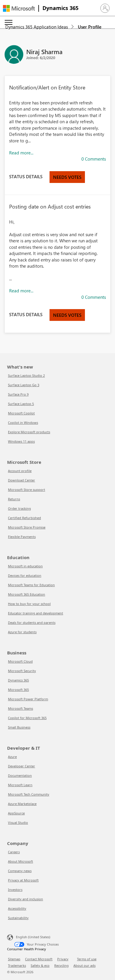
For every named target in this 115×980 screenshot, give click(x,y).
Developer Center (21, 766)
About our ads (84, 965)
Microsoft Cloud (20, 661)
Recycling (61, 965)
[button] (105, 8)
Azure (12, 756)
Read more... (21, 153)
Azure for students (22, 632)
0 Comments (93, 159)
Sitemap (14, 959)
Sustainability (18, 918)
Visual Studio (18, 822)
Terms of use (86, 959)
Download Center (21, 480)
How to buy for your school (29, 603)
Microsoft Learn (20, 785)
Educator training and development (35, 613)
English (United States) (33, 937)
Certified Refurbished (24, 518)
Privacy (62, 959)
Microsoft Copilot (21, 413)
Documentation (20, 775)
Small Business (19, 727)
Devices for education (24, 575)
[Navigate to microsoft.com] (19, 8)
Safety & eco (40, 965)
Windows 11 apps (21, 441)
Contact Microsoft (38, 959)
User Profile (89, 27)
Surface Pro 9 (18, 394)
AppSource (16, 813)
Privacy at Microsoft (23, 880)
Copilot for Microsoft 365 (27, 718)
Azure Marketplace (22, 803)
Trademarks (17, 965)
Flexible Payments (22, 536)
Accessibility (17, 908)
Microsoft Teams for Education (31, 585)
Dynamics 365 (60, 7)
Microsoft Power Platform (28, 699)
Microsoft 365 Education (26, 594)
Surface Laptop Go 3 (23, 385)
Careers (14, 852)
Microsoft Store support (26, 489)
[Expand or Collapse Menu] (8, 22)
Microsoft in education (25, 566)
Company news (20, 871)
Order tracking (19, 508)
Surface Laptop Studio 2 (26, 375)
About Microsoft (20, 861)
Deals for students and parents (31, 622)
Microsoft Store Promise (26, 527)
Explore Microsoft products (29, 432)
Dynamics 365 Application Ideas (36, 27)
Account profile (20, 471)
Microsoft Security (22, 671)
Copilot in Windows (23, 422)
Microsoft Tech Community (28, 794)
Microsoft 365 (18, 689)
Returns (14, 499)
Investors (15, 889)
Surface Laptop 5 (21, 403)
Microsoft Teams (20, 708)
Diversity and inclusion (25, 899)
